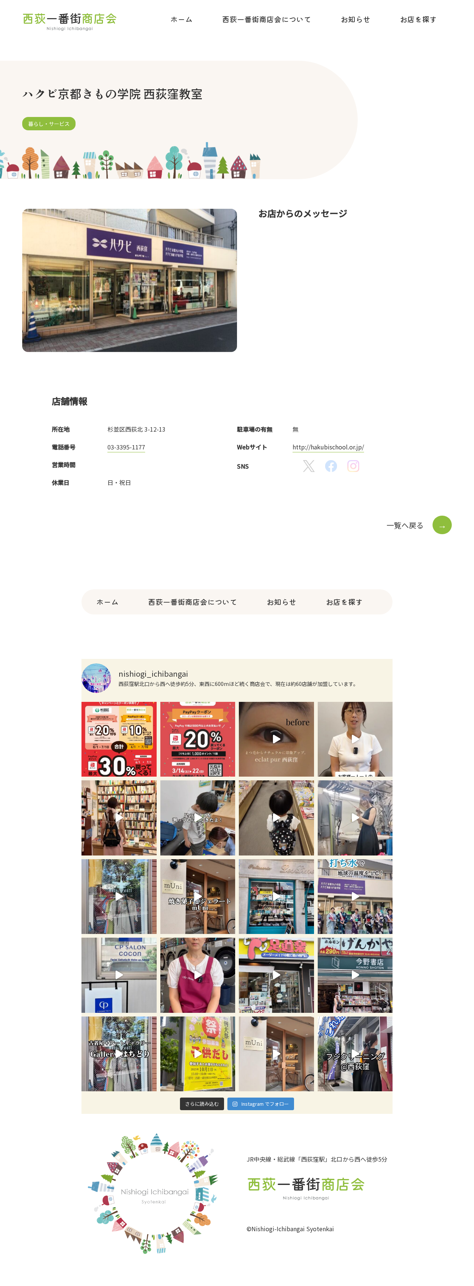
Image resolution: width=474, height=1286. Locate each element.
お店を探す (418, 19)
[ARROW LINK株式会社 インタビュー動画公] (355, 739)
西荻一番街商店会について (266, 19)
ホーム (181, 19)
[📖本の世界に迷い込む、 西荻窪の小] (355, 975)
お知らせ (355, 19)
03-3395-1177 (126, 446)
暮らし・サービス (49, 123)
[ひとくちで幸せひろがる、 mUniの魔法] (276, 1054)
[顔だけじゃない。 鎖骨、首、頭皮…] (119, 975)
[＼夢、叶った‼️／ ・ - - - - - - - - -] (355, 817)
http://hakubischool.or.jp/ (328, 446)
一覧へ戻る (417, 525)
